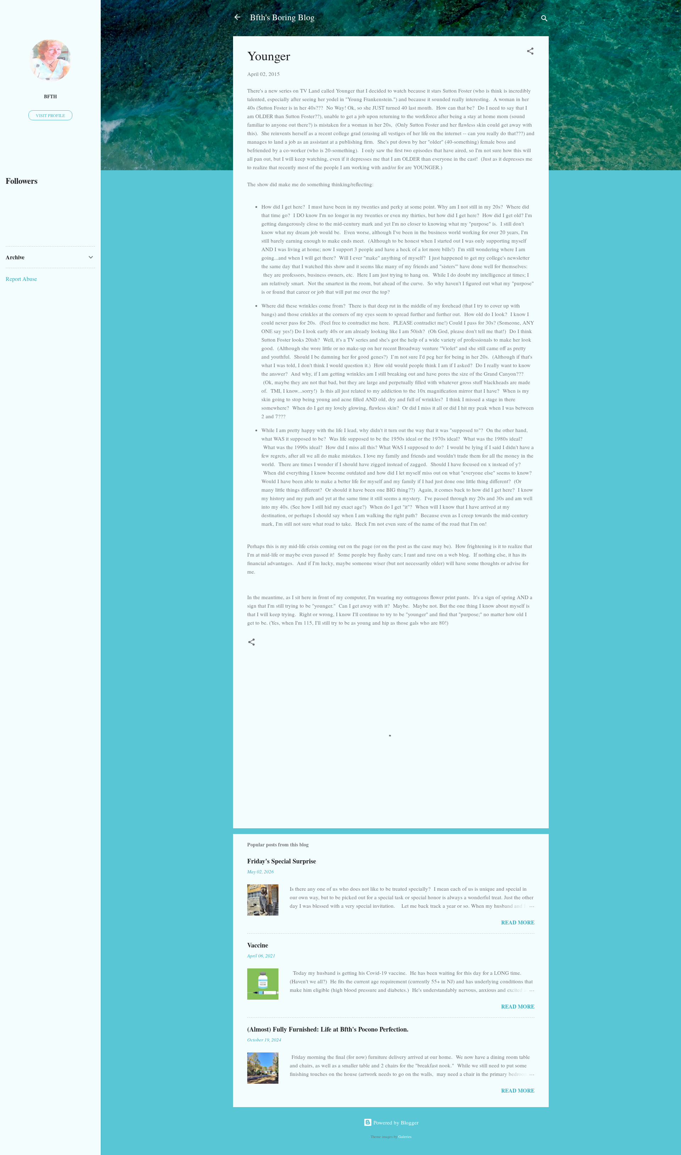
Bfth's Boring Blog (282, 17)
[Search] (544, 19)
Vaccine (257, 945)
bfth (50, 96)
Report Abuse (21, 278)
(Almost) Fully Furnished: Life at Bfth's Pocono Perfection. (328, 1029)
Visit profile (50, 115)
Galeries (404, 1136)
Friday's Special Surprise (281, 861)
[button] (530, 52)
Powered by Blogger (395, 1122)
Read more (518, 922)
